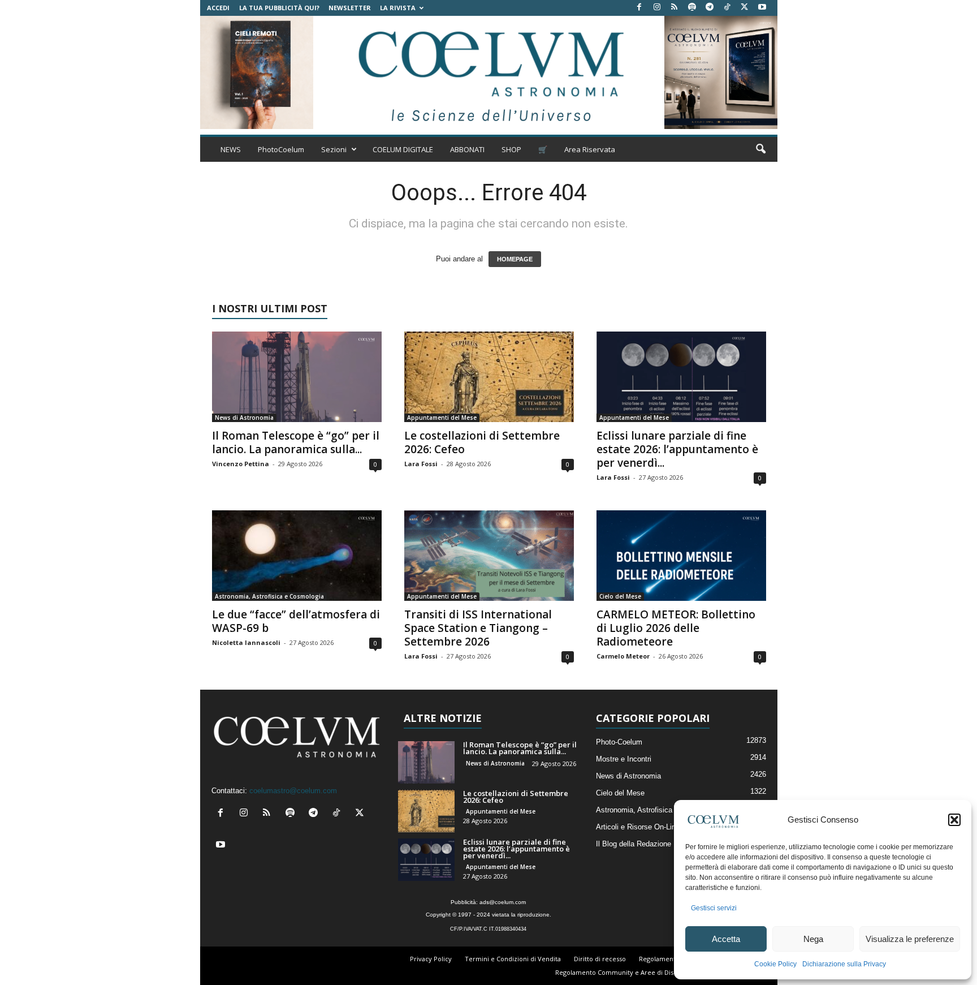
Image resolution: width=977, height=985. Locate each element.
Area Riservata (589, 149)
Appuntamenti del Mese (442, 417)
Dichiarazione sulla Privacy (844, 964)
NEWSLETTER (349, 7)
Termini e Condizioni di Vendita (513, 958)
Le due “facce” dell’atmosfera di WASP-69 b (296, 621)
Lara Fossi (421, 463)
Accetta (726, 939)
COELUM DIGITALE (403, 149)
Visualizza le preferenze (910, 939)
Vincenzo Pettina (240, 463)
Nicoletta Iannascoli (246, 642)
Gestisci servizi (714, 908)
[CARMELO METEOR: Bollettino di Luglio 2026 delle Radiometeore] (681, 555)
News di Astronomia (244, 417)
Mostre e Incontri (623, 759)
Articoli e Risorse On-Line (638, 827)
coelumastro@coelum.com (293, 790)
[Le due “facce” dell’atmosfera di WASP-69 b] (297, 555)
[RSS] (674, 7)
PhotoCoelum (281, 149)
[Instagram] (657, 7)
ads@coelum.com (502, 902)
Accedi (218, 7)
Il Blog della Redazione (633, 844)
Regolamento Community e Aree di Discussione (627, 972)
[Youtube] (762, 7)
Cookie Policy (775, 964)
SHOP (511, 149)
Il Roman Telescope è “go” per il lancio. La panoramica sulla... (295, 442)
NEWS (231, 149)
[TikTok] (727, 7)
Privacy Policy (431, 958)
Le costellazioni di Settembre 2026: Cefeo (482, 442)
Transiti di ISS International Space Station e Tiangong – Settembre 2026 (478, 628)
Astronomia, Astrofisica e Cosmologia (269, 596)
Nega (813, 939)
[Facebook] (639, 7)
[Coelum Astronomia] (488, 72)
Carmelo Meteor (623, 656)
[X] (744, 7)
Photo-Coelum (619, 742)
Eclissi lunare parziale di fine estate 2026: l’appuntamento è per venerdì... (677, 449)
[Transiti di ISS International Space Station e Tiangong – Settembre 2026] (489, 555)
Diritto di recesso (600, 958)
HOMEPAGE (515, 259)
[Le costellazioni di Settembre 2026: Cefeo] (489, 377)
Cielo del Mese (620, 596)
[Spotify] (692, 7)
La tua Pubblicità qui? (279, 7)
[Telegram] (709, 7)
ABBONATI (467, 149)
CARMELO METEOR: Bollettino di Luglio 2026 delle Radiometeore (675, 628)
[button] (954, 819)
